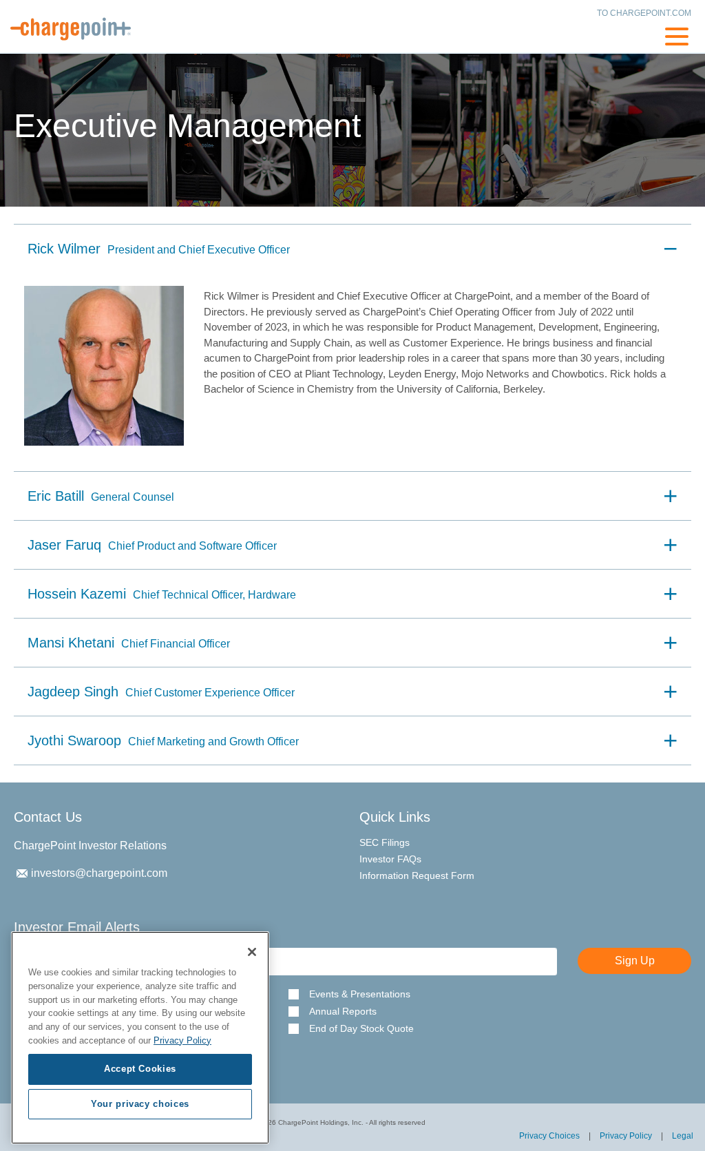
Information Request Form (416, 875)
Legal (682, 1136)
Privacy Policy (626, 1136)
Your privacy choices (140, 1104)
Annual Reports (343, 1011)
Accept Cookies (140, 1069)
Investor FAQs (390, 858)
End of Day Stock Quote (361, 1029)
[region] (140, 1037)
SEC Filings (384, 842)
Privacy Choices (549, 1136)
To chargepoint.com (644, 13)
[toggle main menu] (676, 38)
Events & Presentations (359, 994)
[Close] (252, 952)
